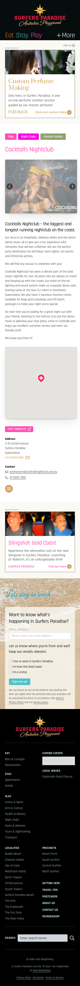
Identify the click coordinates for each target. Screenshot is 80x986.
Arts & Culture (14, 808)
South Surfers (51, 860)
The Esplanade (14, 907)
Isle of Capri (12, 866)
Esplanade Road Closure (57, 777)
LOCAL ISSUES (51, 771)
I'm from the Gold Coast (27, 667)
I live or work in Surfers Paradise (32, 661)
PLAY (8, 796)
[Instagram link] (9, 489)
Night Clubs (28, 137)
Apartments (12, 780)
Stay (22, 35)
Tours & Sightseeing (17, 832)
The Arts (10, 901)
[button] (66, 35)
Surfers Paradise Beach (19, 895)
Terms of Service (54, 977)
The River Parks (14, 919)
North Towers (13, 877)
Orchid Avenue (14, 883)
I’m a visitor (19, 672)
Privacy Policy (24, 977)
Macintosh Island (15, 871)
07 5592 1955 (18, 477)
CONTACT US (50, 910)
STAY (8, 774)
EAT (7, 753)
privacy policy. (41, 702)
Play (36, 35)
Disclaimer (38, 977)
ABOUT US (48, 903)
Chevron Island (14, 860)
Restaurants (13, 765)
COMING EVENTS (52, 753)
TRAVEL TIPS (50, 890)
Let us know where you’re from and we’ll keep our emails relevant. (39, 649)
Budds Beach (13, 854)
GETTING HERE (51, 883)
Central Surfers (53, 137)
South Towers (13, 889)
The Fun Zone (13, 913)
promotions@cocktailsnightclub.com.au (33, 472)
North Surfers (50, 871)
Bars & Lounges (15, 759)
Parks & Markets (15, 826)
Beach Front (49, 854)
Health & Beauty (15, 814)
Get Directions (14, 457)
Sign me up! (19, 682)
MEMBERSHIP (50, 917)
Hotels (9, 786)
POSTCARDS (49, 897)
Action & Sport (14, 802)
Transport (11, 838)
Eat (9, 35)
